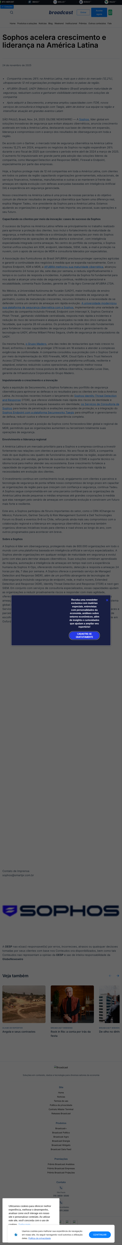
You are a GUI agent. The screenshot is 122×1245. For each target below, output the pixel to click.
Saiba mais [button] (24, 1224)
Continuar (100, 1234)
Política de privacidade (39, 1238)
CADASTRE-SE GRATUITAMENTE (84, 635)
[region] (61, 1234)
